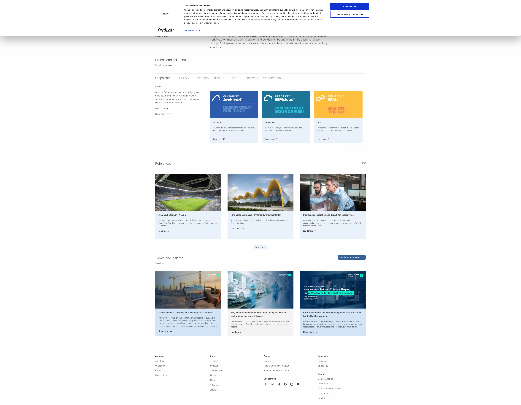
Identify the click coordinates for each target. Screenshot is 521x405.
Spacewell (251, 78)
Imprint (321, 398)
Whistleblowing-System (329, 388)
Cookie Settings (325, 379)
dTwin (212, 380)
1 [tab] (281, 148)
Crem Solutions (216, 370)
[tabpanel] (235, 117)
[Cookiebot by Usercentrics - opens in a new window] (166, 30)
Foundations (161, 375)
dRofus (219, 78)
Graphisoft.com (162, 114)
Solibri (234, 78)
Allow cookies (349, 6)
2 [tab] (292, 148)
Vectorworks (272, 78)
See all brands (162, 65)
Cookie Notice (324, 383)
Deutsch (322, 361)
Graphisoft (162, 78)
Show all (213, 390)
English (321, 365)
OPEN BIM (160, 365)
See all (158, 263)
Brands (158, 370)
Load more (260, 247)
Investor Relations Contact (276, 370)
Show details (190, 30)
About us (159, 361)
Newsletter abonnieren (349, 257)
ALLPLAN (182, 78)
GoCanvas (214, 385)
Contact (267, 361)
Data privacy (324, 393)
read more (160, 108)
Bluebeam (202, 78)
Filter (363, 163)
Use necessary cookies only (349, 14)
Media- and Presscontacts (276, 365)
